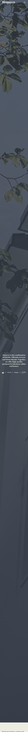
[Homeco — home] (8, 2)
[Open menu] (24, 2)
